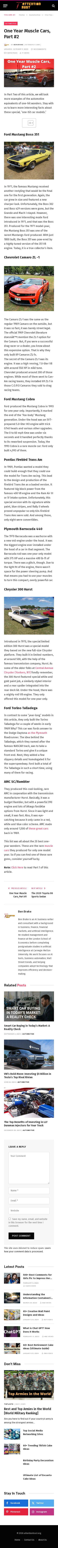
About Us (42, 1540)
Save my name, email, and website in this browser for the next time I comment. (28, 1222)
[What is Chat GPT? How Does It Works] (12, 1331)
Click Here (17, 867)
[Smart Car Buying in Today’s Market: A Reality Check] (29, 1006)
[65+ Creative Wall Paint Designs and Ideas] (12, 1314)
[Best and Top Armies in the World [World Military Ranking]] (29, 1385)
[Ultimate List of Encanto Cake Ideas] (12, 1478)
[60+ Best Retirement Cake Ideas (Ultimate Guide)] (12, 1348)
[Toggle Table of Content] (29, 123)
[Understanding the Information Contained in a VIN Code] (12, 1297)
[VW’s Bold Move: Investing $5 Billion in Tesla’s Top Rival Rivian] (29, 1055)
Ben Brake (18, 45)
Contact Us (29, 1540)
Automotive (10, 23)
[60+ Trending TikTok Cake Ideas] (12, 1449)
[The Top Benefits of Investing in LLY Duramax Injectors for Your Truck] (29, 1103)
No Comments (40, 49)
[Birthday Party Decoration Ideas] (12, 1464)
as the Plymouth (37, 732)
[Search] (53, 5)
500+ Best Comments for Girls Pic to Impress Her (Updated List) (37, 1278)
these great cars (38, 828)
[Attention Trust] (29, 5)
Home (17, 1540)
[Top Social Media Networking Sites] (12, 1434)
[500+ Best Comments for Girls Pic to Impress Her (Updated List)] (12, 1278)
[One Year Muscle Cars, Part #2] (29, 73)
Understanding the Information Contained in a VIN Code (37, 1298)
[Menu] (5, 5)
